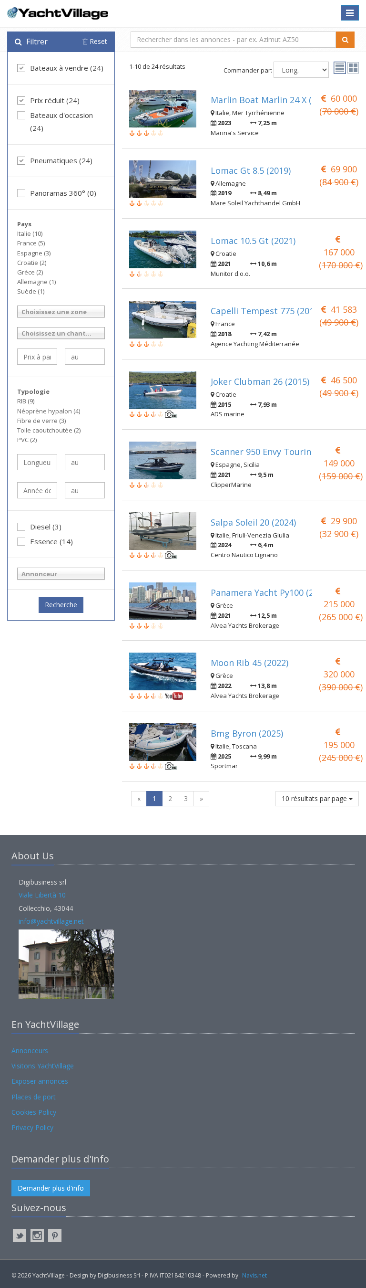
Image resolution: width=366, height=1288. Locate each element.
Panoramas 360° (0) (63, 193)
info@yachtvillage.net (51, 921)
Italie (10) (29, 233)
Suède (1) (30, 291)
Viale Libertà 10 (42, 894)
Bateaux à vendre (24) (66, 68)
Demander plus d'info (51, 1188)
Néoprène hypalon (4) (48, 411)
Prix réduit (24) (55, 100)
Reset (97, 41)
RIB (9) (25, 401)
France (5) (31, 243)
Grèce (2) (30, 272)
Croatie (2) (31, 262)
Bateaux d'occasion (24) (61, 121)
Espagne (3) (34, 253)
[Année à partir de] (37, 490)
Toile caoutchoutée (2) (49, 430)
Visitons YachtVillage (42, 1065)
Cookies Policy (33, 1112)
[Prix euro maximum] (85, 356)
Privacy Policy (32, 1127)
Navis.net (254, 1275)
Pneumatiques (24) (61, 160)
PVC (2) (27, 439)
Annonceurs (29, 1050)
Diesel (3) (45, 526)
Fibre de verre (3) (41, 420)
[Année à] (85, 490)
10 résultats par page (315, 798)
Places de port (33, 1096)
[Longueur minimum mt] (37, 462)
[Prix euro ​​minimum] (37, 356)
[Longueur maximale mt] (85, 462)
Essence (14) (51, 541)
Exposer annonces (39, 1081)
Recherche (61, 604)
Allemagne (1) (36, 281)
